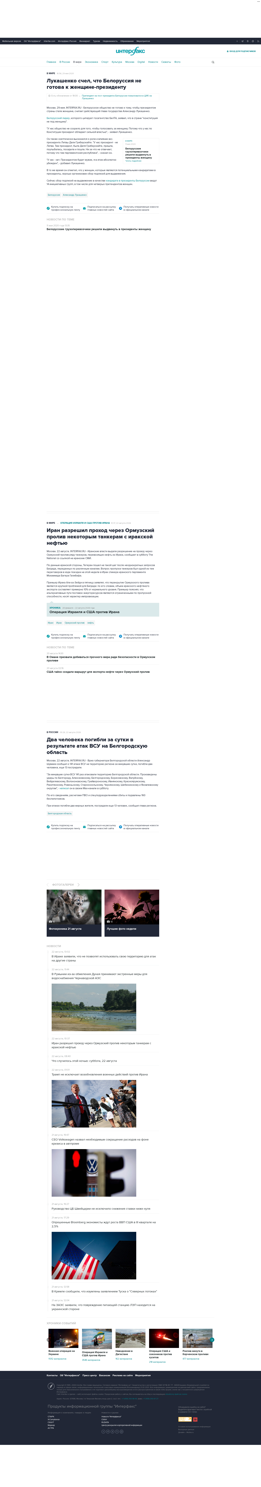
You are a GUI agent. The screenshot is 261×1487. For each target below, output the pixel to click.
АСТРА (51, 1428)
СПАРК (51, 1416)
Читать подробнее (138, 154)
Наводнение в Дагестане (124, 1353)
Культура (117, 62)
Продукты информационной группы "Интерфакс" (92, 1406)
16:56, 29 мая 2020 (65, 73)
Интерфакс (130, 51)
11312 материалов (57, 1358)
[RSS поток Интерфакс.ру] (117, 1432)
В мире (77, 62)
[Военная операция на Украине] (63, 1347)
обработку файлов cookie (176, 1394)
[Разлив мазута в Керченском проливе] (198, 1347)
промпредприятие (89, 409)
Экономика (91, 62)
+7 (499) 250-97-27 (150, 1399)
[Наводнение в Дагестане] (130, 1347)
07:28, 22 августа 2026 (113, 252)
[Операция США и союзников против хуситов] (164, 1347)
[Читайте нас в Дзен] (103, 1432)
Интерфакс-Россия (67, 41)
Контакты (52, 1375)
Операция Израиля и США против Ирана (85, 523)
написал (64, 788)
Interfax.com (49, 41)
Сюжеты (166, 62)
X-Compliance (54, 1419)
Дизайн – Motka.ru (186, 1432)
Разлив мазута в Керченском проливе (195, 1353)
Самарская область (58, 409)
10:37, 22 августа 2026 (121, 523)
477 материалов (191, 1358)
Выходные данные (186, 1429)
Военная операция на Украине (82, 251)
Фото (177, 62)
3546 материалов (91, 1360)
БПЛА (104, 409)
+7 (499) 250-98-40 (129, 1399)
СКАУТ (51, 1422)
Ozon (74, 409)
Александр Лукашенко (75, 195)
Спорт (104, 62)
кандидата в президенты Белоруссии (128, 180)
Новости (153, 62)
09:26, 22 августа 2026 (70, 732)
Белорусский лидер (58, 118)
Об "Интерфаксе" (32, 41)
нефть (90, 622)
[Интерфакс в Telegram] (108, 1432)
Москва (129, 62)
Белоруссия (54, 195)
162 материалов (124, 1358)
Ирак (59, 622)
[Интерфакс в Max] (122, 1432)
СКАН (104, 1419)
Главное (51, 62)
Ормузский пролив (74, 622)
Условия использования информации (194, 1427)
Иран (50, 622)
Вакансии (104, 1375)
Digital (141, 62)
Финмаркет (84, 41)
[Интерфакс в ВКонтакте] (112, 1432)
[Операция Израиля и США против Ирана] (97, 1348)
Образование (127, 41)
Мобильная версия (11, 41)
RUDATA (105, 1422)
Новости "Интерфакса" (111, 1416)
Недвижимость (110, 41)
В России (65, 62)
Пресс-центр (89, 1375)
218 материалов (157, 1362)
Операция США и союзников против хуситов (160, 1354)
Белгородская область (60, 813)
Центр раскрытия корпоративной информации (122, 1425)
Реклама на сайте (123, 1375)
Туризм (96, 41)
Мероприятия (143, 41)
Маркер (51, 1425)
